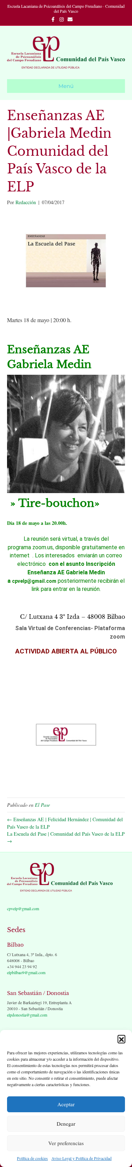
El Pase (42, 804)
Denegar (66, 1123)
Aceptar (66, 1104)
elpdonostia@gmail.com (27, 1015)
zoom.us (42, 547)
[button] (121, 1038)
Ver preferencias (66, 1143)
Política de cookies (32, 1158)
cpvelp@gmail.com (23, 908)
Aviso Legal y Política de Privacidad (81, 1158)
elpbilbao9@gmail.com (26, 972)
